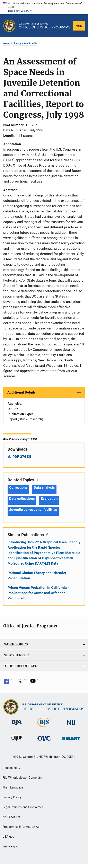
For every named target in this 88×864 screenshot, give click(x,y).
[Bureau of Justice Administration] (17, 725)
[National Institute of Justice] (71, 725)
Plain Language (12, 787)
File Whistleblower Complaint (22, 777)
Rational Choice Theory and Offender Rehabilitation (37, 575)
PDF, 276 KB (22, 457)
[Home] (44, 25)
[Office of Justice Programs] (9, 26)
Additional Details (21, 392)
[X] (21, 682)
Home (6, 43)
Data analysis (44, 487)
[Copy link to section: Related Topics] (36, 479)
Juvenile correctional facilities (33, 510)
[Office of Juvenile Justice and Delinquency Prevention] (16, 741)
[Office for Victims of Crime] (44, 741)
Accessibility (11, 768)
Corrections (18, 487)
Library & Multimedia (25, 43)
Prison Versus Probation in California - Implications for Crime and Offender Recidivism (38, 592)
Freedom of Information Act (21, 827)
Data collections (22, 498)
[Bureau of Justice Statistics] (44, 727)
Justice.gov (10, 846)
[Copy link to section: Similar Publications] (46, 534)
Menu (79, 25)
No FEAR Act (11, 817)
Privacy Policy (11, 797)
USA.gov (8, 836)
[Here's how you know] (44, 7)
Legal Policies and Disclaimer (22, 807)
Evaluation (49, 498)
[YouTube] (34, 682)
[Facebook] (7, 682)
